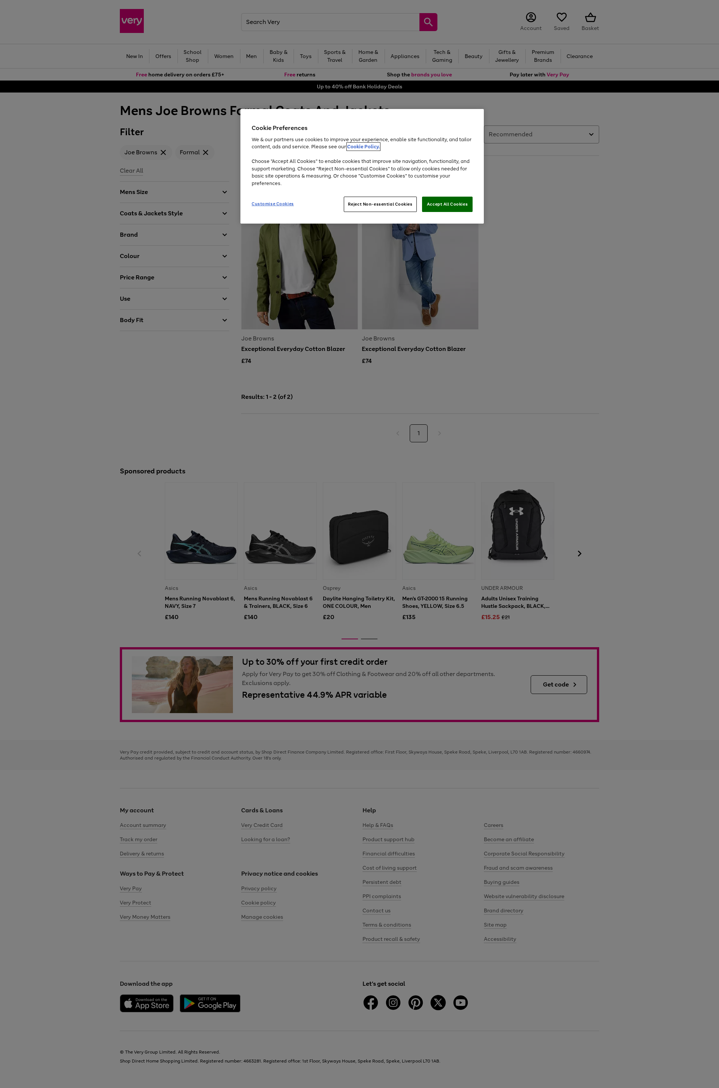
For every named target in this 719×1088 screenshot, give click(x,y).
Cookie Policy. (363, 146)
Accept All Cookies (447, 204)
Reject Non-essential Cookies (380, 204)
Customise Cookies (273, 204)
